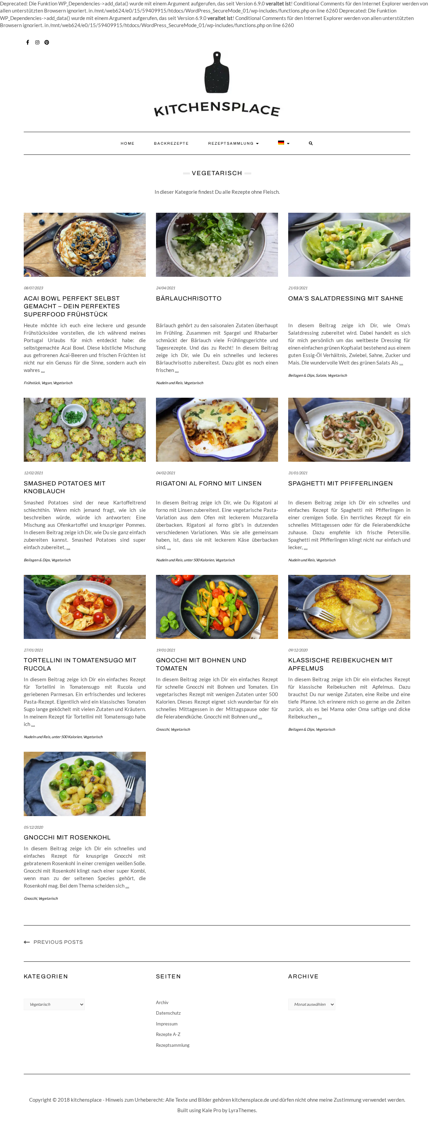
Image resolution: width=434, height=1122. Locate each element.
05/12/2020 (33, 827)
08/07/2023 (33, 288)
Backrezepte (171, 143)
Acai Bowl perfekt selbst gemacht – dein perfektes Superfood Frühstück (72, 306)
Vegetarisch (62, 382)
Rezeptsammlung (231, 143)
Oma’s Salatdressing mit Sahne (345, 298)
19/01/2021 (165, 650)
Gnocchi (162, 729)
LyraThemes (242, 1110)
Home (128, 143)
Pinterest (47, 42)
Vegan (46, 382)
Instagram (37, 42)
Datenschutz (168, 1013)
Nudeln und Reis (169, 382)
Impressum (167, 1023)
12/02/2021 (33, 473)
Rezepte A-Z (168, 1034)
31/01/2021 (297, 473)
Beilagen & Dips (301, 375)
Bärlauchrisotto (189, 298)
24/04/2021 (165, 288)
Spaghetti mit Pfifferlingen (340, 483)
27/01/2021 (33, 650)
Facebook (28, 42)
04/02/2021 (165, 473)
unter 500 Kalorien (199, 560)
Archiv (162, 1002)
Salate (321, 375)
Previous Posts (58, 942)
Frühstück (32, 382)
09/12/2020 (297, 650)
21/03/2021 (297, 288)
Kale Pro (211, 1110)
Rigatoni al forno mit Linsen (209, 483)
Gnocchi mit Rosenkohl (67, 837)
